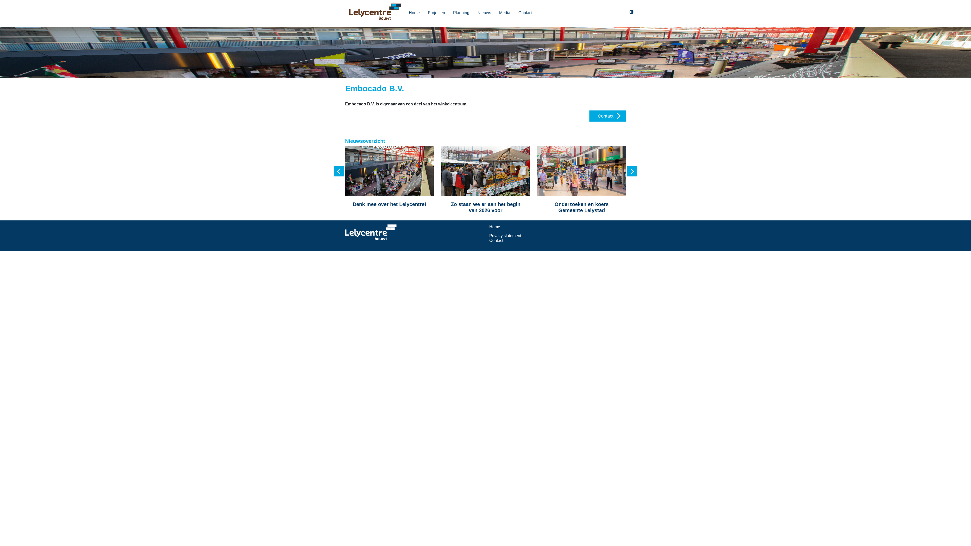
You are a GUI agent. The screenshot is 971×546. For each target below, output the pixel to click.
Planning (461, 13)
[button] (339, 171)
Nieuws (484, 13)
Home (414, 13)
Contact (525, 13)
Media (504, 13)
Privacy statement (505, 236)
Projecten (436, 13)
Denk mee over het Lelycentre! (389, 204)
